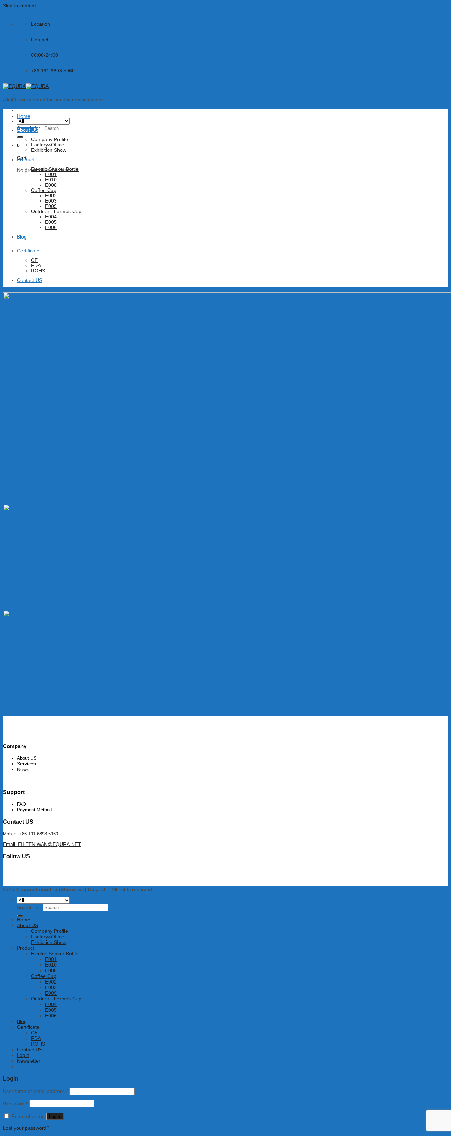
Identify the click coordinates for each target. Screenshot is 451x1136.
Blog (22, 237)
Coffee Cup (43, 190)
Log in (55, 1116)
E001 (51, 174)
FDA (36, 265)
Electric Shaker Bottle (55, 169)
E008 (51, 185)
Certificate (28, 250)
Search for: (29, 907)
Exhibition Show (48, 150)
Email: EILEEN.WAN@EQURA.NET (42, 844)
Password (15, 1103)
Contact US (29, 280)
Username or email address (35, 1091)
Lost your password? (26, 1128)
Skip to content (19, 5)
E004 (51, 217)
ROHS (38, 271)
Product (25, 159)
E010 (51, 179)
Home (23, 116)
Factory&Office (47, 145)
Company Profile (49, 139)
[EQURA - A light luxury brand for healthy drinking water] (26, 86)
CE (34, 260)
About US (27, 130)
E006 (51, 227)
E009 (51, 206)
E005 (51, 222)
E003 (51, 201)
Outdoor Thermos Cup (56, 211)
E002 (51, 195)
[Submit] (20, 137)
